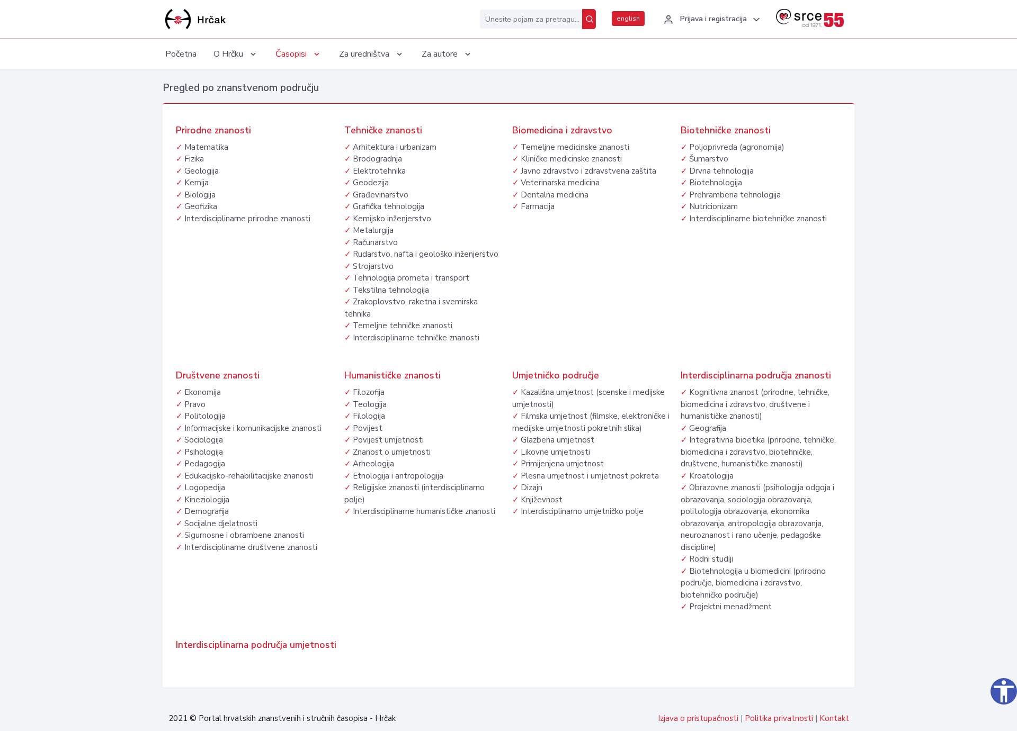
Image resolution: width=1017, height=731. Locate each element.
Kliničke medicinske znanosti (571, 159)
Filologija (369, 416)
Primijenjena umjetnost (562, 463)
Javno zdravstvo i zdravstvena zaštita (588, 171)
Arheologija (373, 463)
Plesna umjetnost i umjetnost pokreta (590, 476)
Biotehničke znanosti (726, 130)
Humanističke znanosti (392, 375)
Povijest (367, 428)
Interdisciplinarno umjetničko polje (582, 511)
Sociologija (203, 440)
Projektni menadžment (730, 606)
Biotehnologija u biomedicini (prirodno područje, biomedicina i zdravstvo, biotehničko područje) (753, 583)
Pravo (195, 404)
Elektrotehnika (379, 171)
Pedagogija (204, 463)
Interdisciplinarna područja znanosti (756, 375)
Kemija (196, 182)
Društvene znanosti (218, 375)
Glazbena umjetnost (557, 440)
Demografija (206, 511)
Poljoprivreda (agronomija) (736, 147)
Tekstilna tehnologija (391, 290)
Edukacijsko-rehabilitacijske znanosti (249, 476)
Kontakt (834, 718)
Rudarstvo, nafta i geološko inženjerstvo (425, 254)
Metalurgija (373, 230)
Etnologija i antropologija (398, 476)
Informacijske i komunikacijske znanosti (253, 428)
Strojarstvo (373, 266)
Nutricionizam (713, 206)
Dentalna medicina (554, 194)
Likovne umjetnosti (555, 452)
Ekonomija (202, 392)
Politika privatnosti (779, 718)
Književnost (542, 499)
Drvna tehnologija (721, 171)
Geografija (707, 428)
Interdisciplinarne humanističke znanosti (424, 511)
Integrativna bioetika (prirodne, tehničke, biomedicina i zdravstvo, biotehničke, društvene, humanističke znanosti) (758, 452)
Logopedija (204, 487)
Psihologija (203, 452)
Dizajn (531, 487)
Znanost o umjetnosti (392, 452)
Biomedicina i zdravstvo (562, 130)
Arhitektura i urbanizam (394, 147)
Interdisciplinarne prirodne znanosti (247, 218)
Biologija (200, 194)
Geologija (201, 171)
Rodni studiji (711, 559)
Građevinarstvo (380, 194)
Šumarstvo (708, 159)
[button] (710, 19)
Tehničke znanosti (383, 130)
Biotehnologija (715, 182)
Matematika (206, 147)
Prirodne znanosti (213, 130)
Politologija (205, 416)
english (628, 18)
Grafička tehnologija (388, 206)
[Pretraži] (589, 19)
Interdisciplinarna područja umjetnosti (256, 644)
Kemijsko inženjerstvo (392, 218)
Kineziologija (206, 499)
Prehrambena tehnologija (735, 194)
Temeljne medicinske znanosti (575, 147)
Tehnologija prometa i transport (411, 278)
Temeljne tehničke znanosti (402, 325)
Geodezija (371, 182)
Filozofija (369, 392)
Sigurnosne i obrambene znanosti (244, 535)
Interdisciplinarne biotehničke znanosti (758, 218)
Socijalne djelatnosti (220, 523)
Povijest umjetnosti (388, 440)
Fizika (194, 159)
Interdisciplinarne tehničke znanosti (416, 337)
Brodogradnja (377, 159)
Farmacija (538, 206)
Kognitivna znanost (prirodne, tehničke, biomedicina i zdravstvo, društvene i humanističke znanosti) (755, 404)
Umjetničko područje (555, 375)
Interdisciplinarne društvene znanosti (250, 547)
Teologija (370, 404)
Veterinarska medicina (560, 182)
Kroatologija (711, 476)
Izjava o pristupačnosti (698, 718)
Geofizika (200, 206)
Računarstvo (375, 242)
